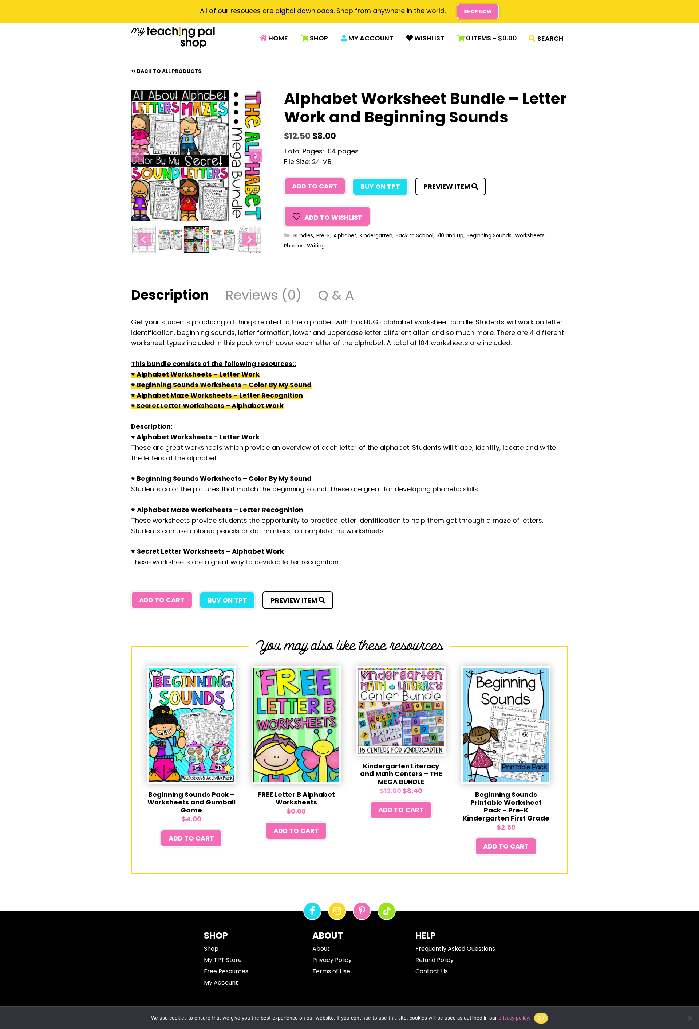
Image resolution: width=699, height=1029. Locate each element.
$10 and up (450, 235)
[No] (690, 1018)
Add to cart (314, 186)
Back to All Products (169, 71)
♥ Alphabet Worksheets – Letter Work (195, 374)
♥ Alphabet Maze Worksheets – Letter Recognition (217, 395)
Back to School (414, 235)
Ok (541, 1018)
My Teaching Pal (173, 37)
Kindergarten (376, 235)
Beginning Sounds (489, 235)
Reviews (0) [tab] (263, 296)
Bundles (303, 235)
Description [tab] (170, 296)
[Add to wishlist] (155, 674)
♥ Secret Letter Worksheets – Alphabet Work (207, 405)
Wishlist (428, 38)
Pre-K (323, 235)
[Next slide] (255, 155)
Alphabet (344, 235)
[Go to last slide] (137, 155)
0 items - (491, 38)
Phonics (294, 245)
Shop (318, 38)
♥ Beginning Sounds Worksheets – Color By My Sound (221, 384)
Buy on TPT (380, 186)
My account (370, 38)
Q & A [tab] (336, 296)
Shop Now (478, 11)
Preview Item (447, 186)
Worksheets (530, 235)
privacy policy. (514, 1018)
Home (277, 38)
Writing (316, 245)
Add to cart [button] (191, 838)
